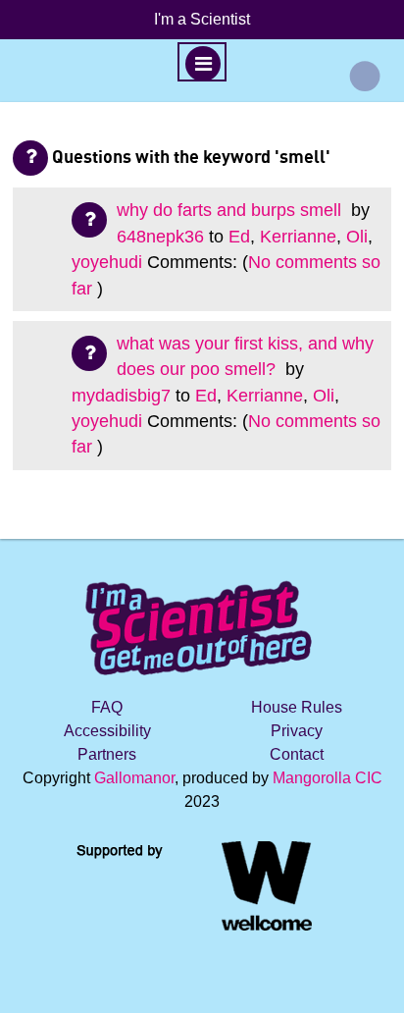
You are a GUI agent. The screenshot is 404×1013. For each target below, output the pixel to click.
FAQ (107, 707)
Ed (239, 236)
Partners (106, 754)
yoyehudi (107, 262)
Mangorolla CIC (327, 778)
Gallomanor (134, 778)
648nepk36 (160, 236)
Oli (357, 236)
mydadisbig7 (121, 395)
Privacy (297, 730)
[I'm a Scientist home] (202, 620)
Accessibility (107, 730)
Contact (297, 754)
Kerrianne (298, 236)
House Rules (296, 707)
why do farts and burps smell (231, 210)
